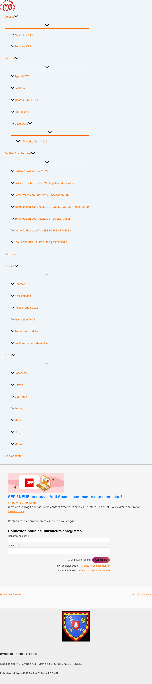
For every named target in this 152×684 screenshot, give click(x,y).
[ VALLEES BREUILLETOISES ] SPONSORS (41, 242)
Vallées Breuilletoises (18, 153)
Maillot (19, 444)
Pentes (19, 408)
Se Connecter (14, 455)
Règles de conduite (26, 331)
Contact (20, 284)
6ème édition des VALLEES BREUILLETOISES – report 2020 (52, 206)
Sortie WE (21, 88)
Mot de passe (15, 545)
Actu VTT (16, 502)
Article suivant (142, 594)
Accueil (9, 16)
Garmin (19, 384)
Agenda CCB (23, 76)
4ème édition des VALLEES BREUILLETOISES (43, 230)
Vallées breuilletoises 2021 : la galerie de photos (44, 183)
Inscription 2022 (25, 319)
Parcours (10, 254)
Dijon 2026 (21, 123)
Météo (19, 420)
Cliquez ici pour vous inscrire (94, 570)
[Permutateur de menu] (47, 25)
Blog (17, 432)
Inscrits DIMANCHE (27, 99)
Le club (9, 266)
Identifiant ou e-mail (18, 536)
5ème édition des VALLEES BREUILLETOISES (43, 218)
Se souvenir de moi (81, 560)
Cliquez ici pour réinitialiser (95, 565)
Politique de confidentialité (31, 343)
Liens (8, 355)
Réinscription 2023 (26, 307)
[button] (16, 17)
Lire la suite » (16, 511)
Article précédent (11, 594)
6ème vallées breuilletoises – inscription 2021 (43, 195)
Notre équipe (23, 295)
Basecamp (21, 373)
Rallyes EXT (22, 111)
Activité (10, 58)
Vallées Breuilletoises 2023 (31, 171)
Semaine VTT (23, 46)
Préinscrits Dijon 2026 (34, 141)
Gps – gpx (21, 396)
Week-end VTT (24, 34)
